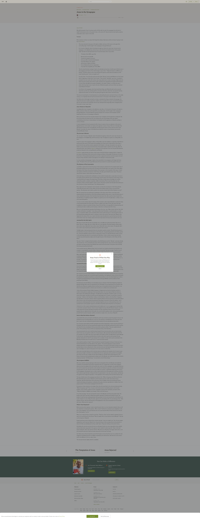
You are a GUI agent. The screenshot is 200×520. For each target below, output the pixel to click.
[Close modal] (111, 253)
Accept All (92, 516)
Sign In (100, 268)
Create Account (100, 266)
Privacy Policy (62, 516)
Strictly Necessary (105, 516)
